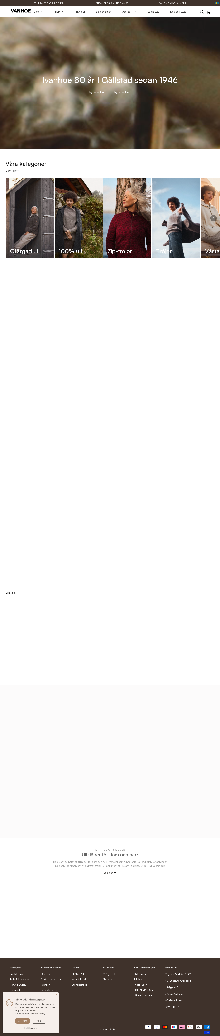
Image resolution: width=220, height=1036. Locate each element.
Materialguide (79, 979)
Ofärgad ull (109, 974)
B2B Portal (140, 974)
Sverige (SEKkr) (108, 1028)
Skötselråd (78, 974)
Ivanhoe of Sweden (51, 967)
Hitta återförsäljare (144, 990)
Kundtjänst (15, 967)
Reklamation (17, 990)
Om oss (45, 974)
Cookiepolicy (22, 1013)
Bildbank (139, 979)
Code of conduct (51, 979)
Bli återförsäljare (143, 995)
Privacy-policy (37, 1013)
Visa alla (10, 592)
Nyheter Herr (122, 91)
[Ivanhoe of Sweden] (20, 11)
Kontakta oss (17, 974)
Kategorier (108, 967)
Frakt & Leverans (19, 979)
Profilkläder (140, 984)
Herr (16, 170)
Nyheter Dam (97, 91)
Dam (8, 170)
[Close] (56, 994)
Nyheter (107, 979)
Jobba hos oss (49, 990)
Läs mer (108, 872)
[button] (201, 11)
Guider (75, 967)
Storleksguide (79, 984)
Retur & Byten (18, 984)
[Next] (213, 218)
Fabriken (45, 984)
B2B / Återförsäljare (144, 967)
